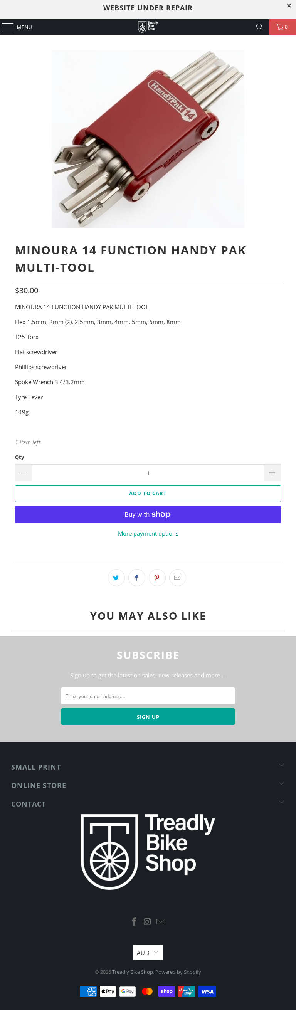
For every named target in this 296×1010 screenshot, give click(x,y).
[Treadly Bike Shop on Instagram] (147, 922)
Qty (19, 457)
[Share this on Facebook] (136, 577)
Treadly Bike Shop (132, 971)
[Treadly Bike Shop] (148, 27)
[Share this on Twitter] (116, 577)
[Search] (259, 27)
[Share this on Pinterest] (157, 577)
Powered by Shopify (178, 971)
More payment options (148, 533)
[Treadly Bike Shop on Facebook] (134, 922)
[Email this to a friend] (177, 577)
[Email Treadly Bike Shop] (161, 922)
